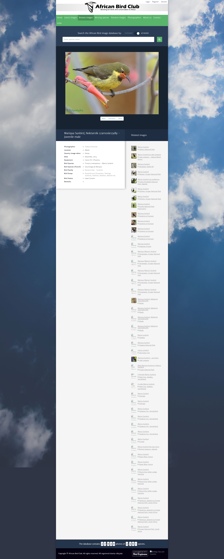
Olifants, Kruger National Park (150, 191)
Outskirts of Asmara (146, 216)
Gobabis (142, 338)
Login (148, 2)
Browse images (86, 17)
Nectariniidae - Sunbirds (94, 170)
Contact (157, 17)
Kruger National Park (146, 370)
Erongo (141, 442)
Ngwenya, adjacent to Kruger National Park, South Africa (149, 502)
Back (104, 119)
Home (59, 17)
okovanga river (144, 353)
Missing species (102, 17)
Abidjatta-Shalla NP (146, 167)
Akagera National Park (147, 345)
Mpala (141, 303)
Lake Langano (144, 360)
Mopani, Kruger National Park (150, 174)
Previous (111, 119)
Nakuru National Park (147, 149)
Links (59, 23)
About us (147, 17)
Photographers (134, 17)
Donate (164, 2)
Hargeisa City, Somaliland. (148, 411)
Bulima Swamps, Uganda (148, 449)
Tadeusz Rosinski (91, 147)
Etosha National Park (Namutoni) (146, 208)
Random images (118, 17)
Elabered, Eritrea (145, 246)
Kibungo (142, 396)
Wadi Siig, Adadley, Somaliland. (145, 378)
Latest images (70, 17)
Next (120, 119)
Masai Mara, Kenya (146, 457)
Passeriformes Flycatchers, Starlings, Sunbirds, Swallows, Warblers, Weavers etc (100, 174)
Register (155, 2)
